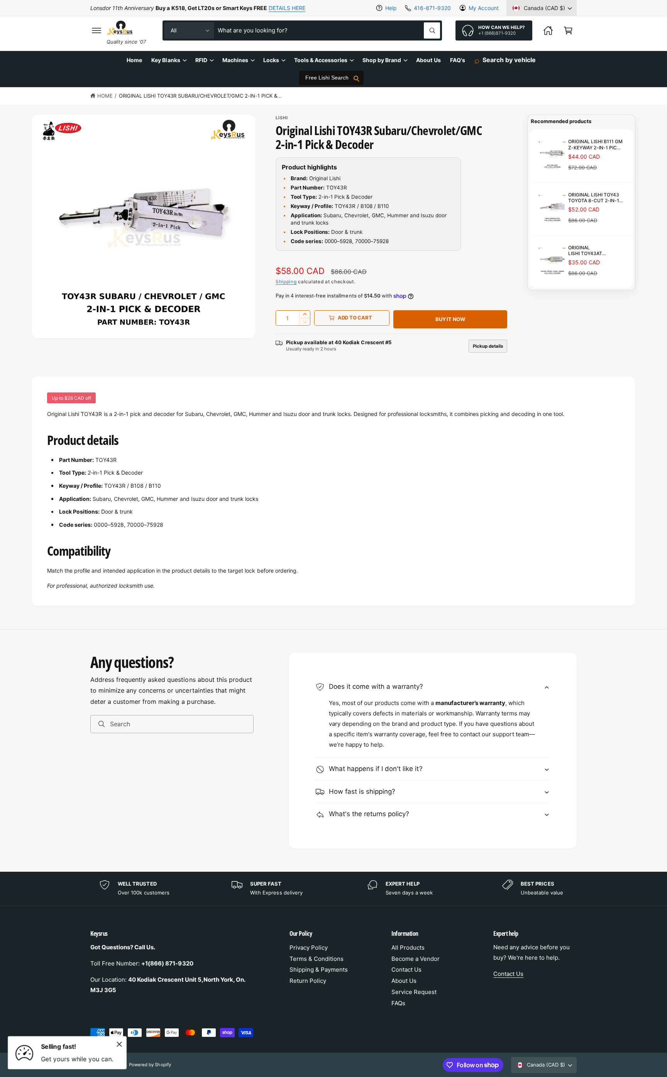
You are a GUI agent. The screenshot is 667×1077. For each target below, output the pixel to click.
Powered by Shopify (150, 1064)
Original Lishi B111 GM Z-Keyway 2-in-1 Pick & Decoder (595, 144)
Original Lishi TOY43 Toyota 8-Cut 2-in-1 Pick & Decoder (593, 197)
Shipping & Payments (318, 969)
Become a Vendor (415, 958)
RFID (201, 60)
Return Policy (307, 980)
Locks (271, 60)
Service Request (414, 992)
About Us (403, 980)
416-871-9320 (432, 8)
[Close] (119, 1044)
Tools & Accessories (320, 60)
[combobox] (329, 30)
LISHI (282, 117)
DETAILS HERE (287, 8)
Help (391, 8)
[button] (96, 30)
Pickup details (488, 346)
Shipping (286, 281)
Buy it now (450, 319)
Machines (235, 60)
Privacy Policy (308, 947)
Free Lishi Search (327, 78)
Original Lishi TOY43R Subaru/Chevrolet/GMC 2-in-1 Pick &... (200, 96)
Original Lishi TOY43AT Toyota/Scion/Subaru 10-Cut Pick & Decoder (585, 250)
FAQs (398, 1003)
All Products (408, 947)
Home (105, 96)
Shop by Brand (381, 60)
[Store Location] (548, 30)
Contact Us (406, 969)
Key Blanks (165, 60)
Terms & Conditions (316, 958)
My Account (484, 8)
